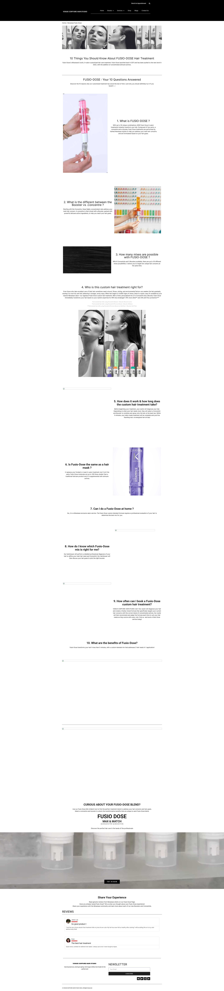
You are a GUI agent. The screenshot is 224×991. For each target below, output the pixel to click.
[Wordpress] (148, 978)
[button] (149, 3)
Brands (109, 10)
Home (102, 10)
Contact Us (145, 10)
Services (119, 10)
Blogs (136, 10)
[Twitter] (141, 978)
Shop (129, 10)
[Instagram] (145, 978)
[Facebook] (138, 978)
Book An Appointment (138, 3)
